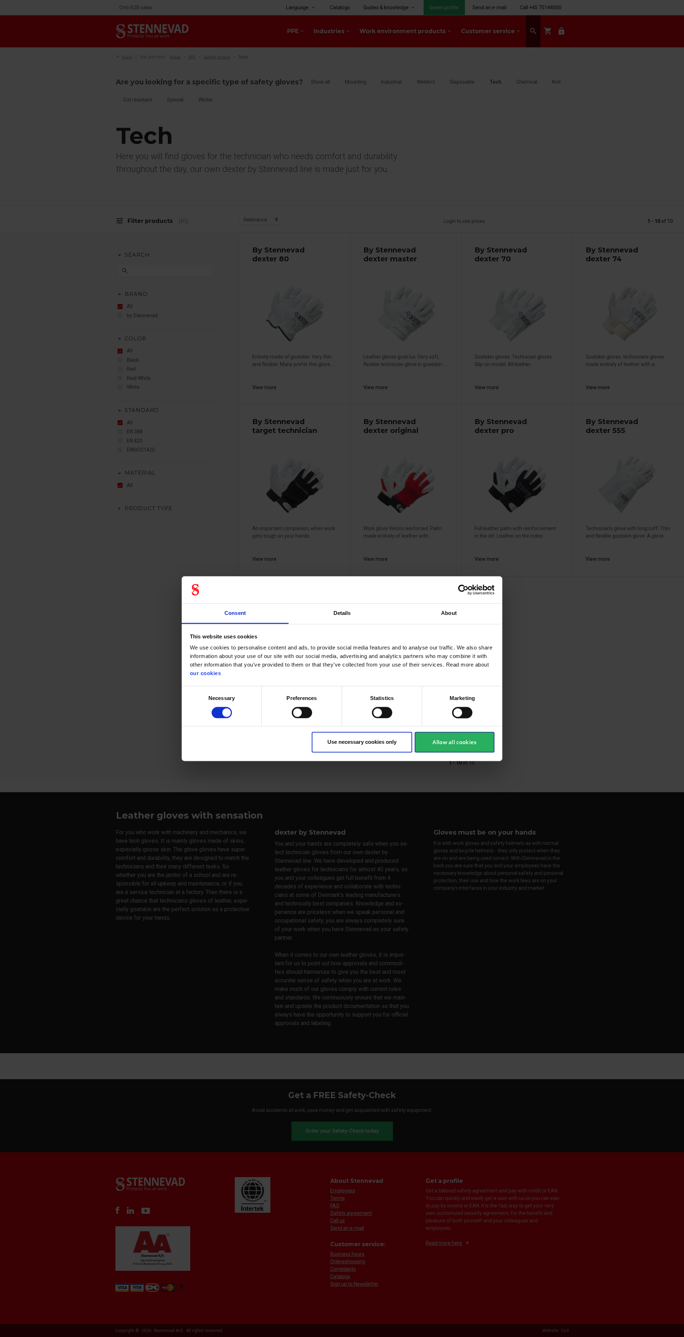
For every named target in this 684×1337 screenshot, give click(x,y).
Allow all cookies (454, 742)
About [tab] (449, 613)
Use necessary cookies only (362, 742)
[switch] (302, 712)
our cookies (205, 673)
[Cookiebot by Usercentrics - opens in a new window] (463, 589)
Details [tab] (342, 613)
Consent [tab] (235, 613)
